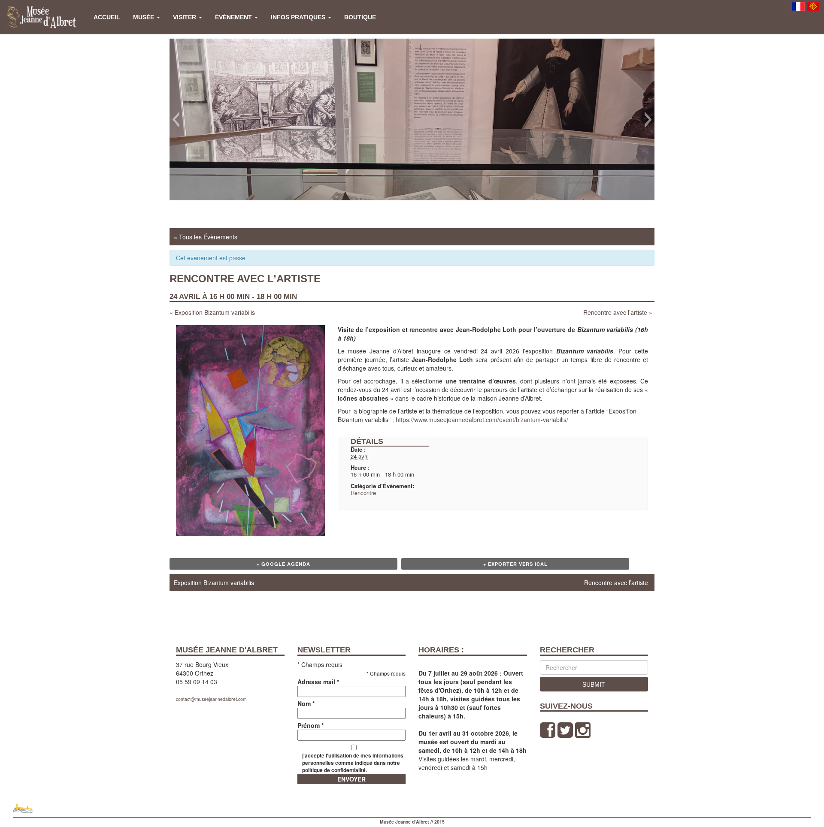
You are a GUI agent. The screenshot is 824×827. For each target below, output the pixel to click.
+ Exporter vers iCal (515, 564)
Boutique (360, 17)
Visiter (185, 17)
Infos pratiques (299, 17)
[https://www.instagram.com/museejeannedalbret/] (583, 729)
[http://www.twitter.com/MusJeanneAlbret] (565, 729)
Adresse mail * (318, 681)
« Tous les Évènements (205, 236)
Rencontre (363, 493)
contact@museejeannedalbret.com (211, 699)
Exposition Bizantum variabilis (212, 312)
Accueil (107, 17)
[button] (176, 119)
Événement (234, 17)
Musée (144, 17)
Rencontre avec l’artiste (617, 312)
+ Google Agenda (283, 564)
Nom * (306, 703)
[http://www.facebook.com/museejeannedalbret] (547, 729)
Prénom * (310, 725)
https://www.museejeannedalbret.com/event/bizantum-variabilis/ (482, 419)
